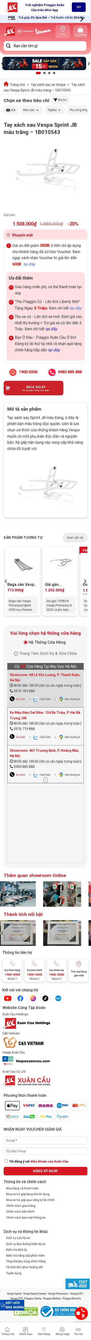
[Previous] (2, 63)
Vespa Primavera (58, 1293)
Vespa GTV (16, 1298)
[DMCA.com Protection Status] (26, 1311)
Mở (79, 7)
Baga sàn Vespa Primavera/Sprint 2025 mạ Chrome (22, 584)
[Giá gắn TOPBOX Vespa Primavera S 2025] (60, 564)
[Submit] (8, 46)
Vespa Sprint (14, 1293)
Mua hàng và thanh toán (22, 1188)
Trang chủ (17, 85)
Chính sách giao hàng (20, 1205)
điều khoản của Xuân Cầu (49, 1161)
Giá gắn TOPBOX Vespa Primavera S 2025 (59, 584)
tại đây (51, 329)
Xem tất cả (75, 537)
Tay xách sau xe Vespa (48, 85)
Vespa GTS (76, 1293)
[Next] (81, 19)
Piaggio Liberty (33, 1298)
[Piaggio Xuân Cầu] (28, 31)
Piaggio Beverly (72, 1298)
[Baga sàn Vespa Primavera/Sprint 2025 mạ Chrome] (22, 564)
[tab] (45, 642)
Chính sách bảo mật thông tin (26, 1217)
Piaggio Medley (52, 1298)
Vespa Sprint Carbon (34, 1293)
